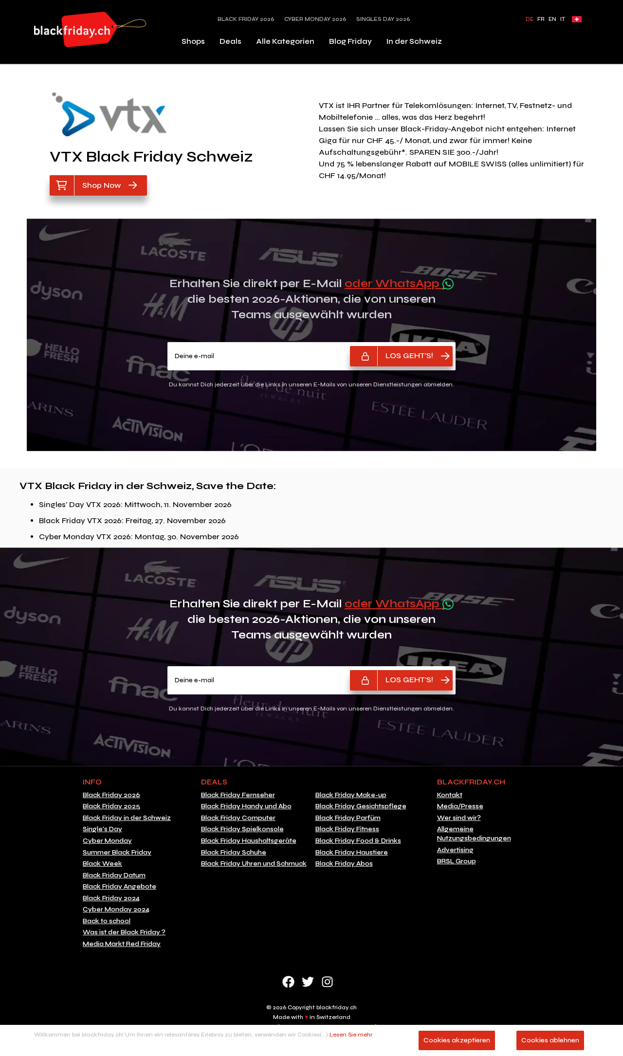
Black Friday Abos (344, 864)
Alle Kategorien (285, 41)
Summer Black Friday (117, 852)
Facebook (288, 982)
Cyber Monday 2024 (116, 909)
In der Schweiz (414, 41)
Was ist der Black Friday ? (124, 932)
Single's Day (102, 829)
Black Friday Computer (238, 818)
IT (562, 19)
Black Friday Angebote (119, 887)
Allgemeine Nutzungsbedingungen (474, 833)
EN (552, 19)
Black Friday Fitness (347, 829)
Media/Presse (460, 806)
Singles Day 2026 (383, 19)
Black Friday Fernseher (238, 795)
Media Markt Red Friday (122, 944)
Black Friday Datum (114, 875)
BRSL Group (456, 861)
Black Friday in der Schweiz (127, 818)
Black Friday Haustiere (351, 852)
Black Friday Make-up (350, 795)
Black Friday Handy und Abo (246, 806)
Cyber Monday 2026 (315, 19)
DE (529, 19)
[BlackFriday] (90, 29)
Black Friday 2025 (111, 806)
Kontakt (449, 795)
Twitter (308, 982)
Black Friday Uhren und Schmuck (254, 864)
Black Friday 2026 (246, 19)
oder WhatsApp (393, 283)
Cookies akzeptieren (456, 1040)
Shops (193, 41)
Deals (230, 41)
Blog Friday (350, 41)
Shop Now (101, 185)
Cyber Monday (107, 841)
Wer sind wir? (459, 818)
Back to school (106, 921)
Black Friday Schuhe (233, 852)
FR (541, 19)
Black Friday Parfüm (348, 818)
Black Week (102, 864)
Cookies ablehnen (550, 1040)
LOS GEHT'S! (409, 355)
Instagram (327, 982)
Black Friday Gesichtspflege (360, 806)
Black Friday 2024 (111, 898)
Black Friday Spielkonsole (242, 829)
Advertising (455, 850)
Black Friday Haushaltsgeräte (248, 841)
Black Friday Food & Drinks (358, 841)
